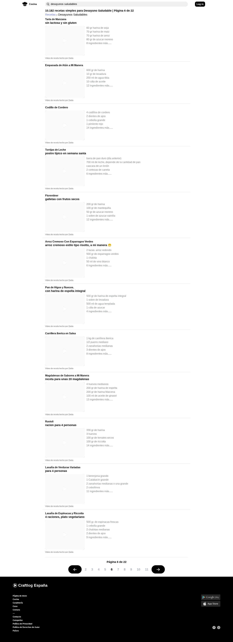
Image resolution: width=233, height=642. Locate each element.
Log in (200, 4)
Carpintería (18, 603)
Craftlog (32, 585)
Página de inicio (20, 596)
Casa (15, 606)
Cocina (16, 599)
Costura (16, 610)
